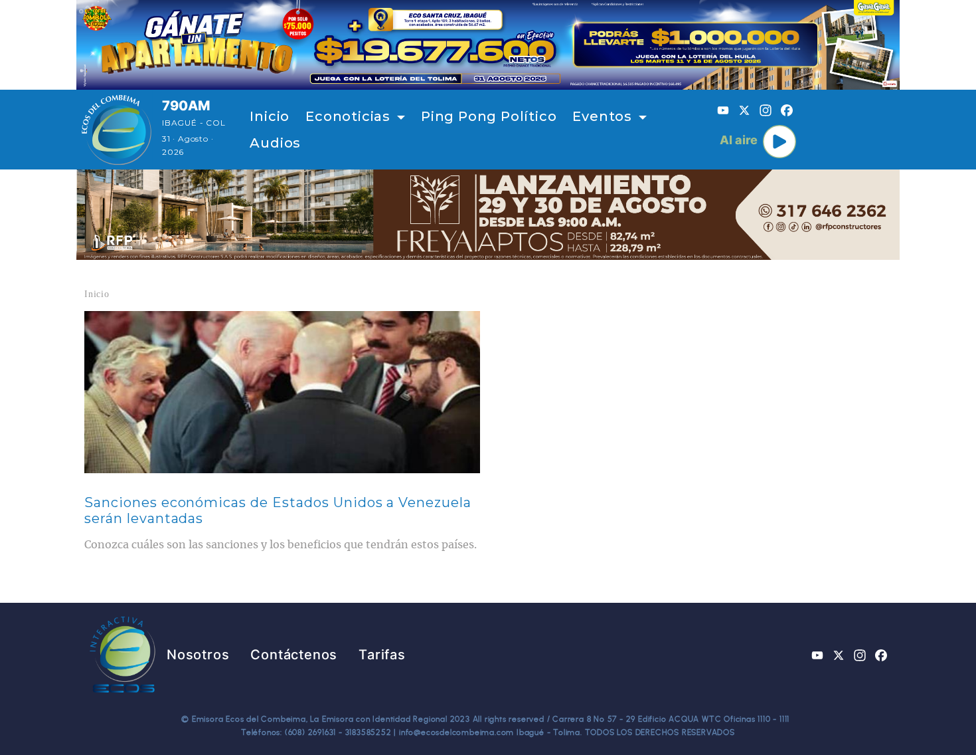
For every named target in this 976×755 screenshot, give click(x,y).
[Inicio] (116, 129)
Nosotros (198, 655)
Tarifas (382, 655)
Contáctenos (293, 655)
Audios (275, 143)
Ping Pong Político (488, 116)
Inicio (269, 116)
